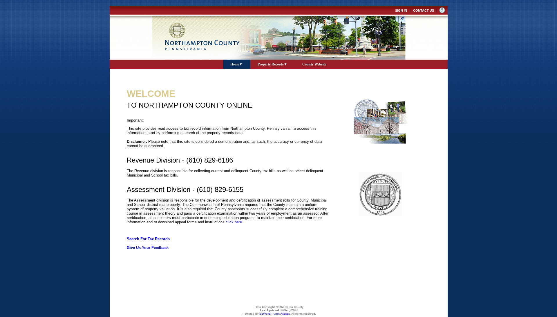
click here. (234, 222)
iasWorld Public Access (274, 313)
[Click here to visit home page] (279, 33)
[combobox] (236, 64)
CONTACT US (423, 10)
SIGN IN (401, 10)
